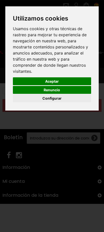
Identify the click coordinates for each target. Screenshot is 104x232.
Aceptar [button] (52, 81)
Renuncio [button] (52, 90)
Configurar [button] (52, 98)
